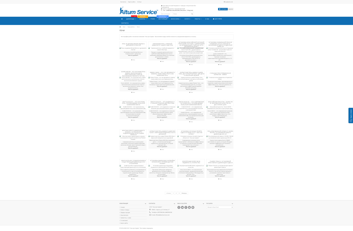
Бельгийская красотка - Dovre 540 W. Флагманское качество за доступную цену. (220, 103)
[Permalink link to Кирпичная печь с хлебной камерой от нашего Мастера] (162, 48)
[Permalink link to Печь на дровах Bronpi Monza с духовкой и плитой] (133, 48)
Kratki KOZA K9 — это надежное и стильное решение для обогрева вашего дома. (162, 103)
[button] (350, 115)
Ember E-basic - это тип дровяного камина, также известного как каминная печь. (162, 74)
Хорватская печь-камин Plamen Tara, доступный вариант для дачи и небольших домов (191, 74)
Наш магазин (124, 215)
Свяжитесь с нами (126, 218)
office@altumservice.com (163, 215)
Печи (134, 60)
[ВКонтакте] (182, 207)
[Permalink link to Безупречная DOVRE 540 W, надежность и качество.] (191, 166)
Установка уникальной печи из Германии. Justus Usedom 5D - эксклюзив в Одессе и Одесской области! (220, 44)
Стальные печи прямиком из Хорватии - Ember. (220, 73)
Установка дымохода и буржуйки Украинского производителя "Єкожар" (162, 162)
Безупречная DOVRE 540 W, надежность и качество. (191, 162)
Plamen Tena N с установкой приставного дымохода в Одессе (220, 162)
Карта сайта (131, 2)
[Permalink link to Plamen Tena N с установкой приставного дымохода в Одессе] (219, 166)
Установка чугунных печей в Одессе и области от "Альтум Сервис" (191, 132)
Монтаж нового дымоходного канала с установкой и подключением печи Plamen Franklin (133, 132)
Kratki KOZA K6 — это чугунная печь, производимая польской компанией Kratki (133, 103)
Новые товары (125, 210)
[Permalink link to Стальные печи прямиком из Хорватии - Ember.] (219, 78)
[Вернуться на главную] (120, 27)
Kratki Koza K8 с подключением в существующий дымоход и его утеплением (133, 162)
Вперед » (184, 193)
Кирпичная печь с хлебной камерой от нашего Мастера (162, 44)
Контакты (123, 2)
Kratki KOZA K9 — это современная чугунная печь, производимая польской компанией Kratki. (191, 103)
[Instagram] (192, 207)
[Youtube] (189, 207)
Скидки (123, 207)
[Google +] (185, 207)
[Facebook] (178, 207)
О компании (124, 220)
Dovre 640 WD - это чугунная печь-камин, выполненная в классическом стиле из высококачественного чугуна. (133, 74)
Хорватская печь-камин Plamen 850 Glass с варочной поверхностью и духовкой (162, 132)
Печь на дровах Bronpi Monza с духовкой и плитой (133, 44)
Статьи (139, 2)
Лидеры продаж (125, 212)
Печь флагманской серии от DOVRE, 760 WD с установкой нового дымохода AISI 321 (220, 132)
